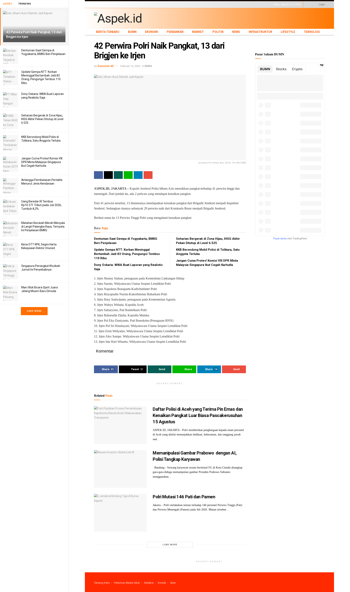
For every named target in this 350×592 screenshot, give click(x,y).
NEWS (181, 4)
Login (321, 4)
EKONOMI (131, 4)
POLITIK (171, 4)
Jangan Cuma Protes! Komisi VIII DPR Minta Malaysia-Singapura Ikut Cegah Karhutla (41, 162)
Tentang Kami (102, 582)
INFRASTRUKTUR (196, 4)
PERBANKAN (146, 4)
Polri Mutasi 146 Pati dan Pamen (184, 496)
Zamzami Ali (105, 66)
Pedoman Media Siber (127, 582)
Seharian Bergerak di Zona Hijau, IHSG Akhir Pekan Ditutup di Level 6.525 (42, 119)
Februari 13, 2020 (130, 66)
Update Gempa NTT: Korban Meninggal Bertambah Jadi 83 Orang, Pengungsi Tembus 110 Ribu (127, 254)
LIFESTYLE (214, 4)
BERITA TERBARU (104, 4)
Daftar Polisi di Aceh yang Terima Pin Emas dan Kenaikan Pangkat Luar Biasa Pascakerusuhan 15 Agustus (198, 415)
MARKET (160, 4)
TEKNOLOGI (228, 4)
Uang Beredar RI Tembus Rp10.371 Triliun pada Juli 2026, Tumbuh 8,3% (41, 205)
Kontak (162, 582)
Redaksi (149, 582)
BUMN (119, 4)
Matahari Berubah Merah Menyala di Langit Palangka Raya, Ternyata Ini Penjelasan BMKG (43, 226)
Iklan (173, 582)
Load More (34, 311)
